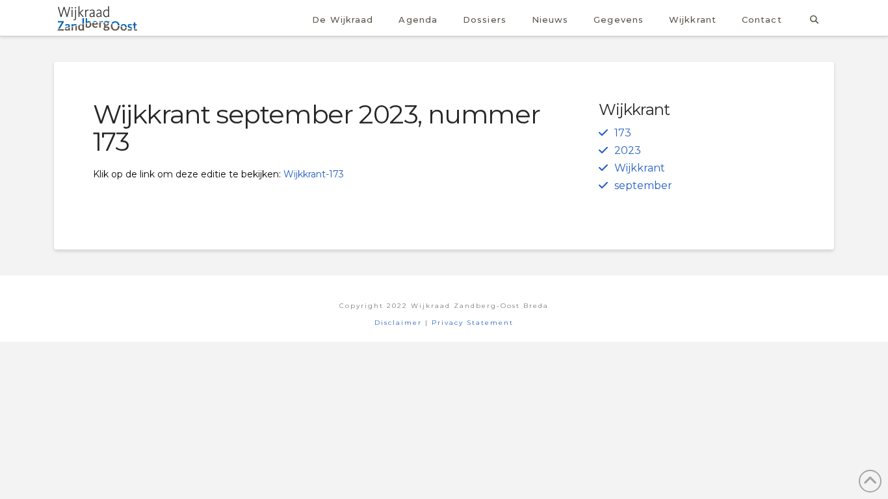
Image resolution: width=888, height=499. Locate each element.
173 (622, 133)
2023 (627, 150)
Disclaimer (398, 322)
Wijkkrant (639, 168)
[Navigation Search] (814, 18)
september (643, 185)
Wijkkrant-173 (313, 174)
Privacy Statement (473, 322)
